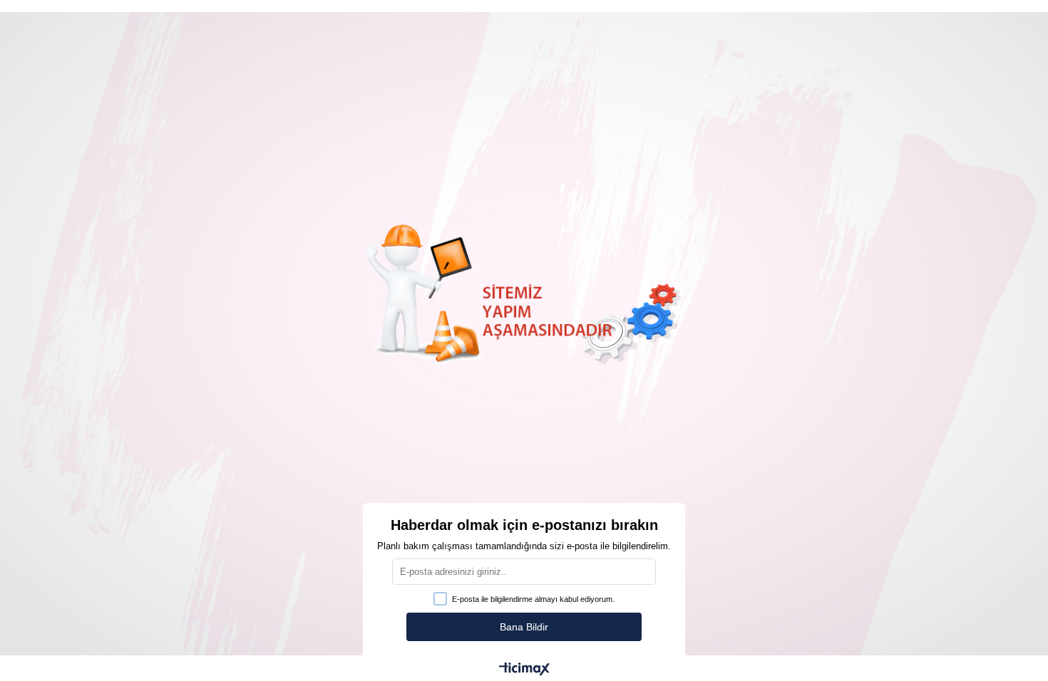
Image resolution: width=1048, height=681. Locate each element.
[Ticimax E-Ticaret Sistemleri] (524, 669)
